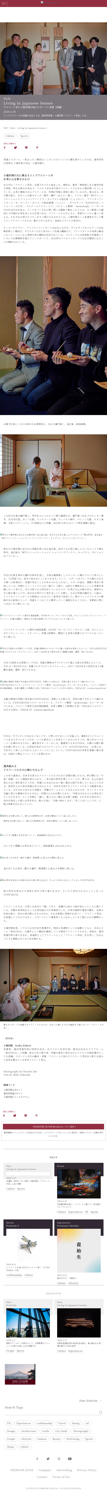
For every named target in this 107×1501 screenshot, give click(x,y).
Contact (42, 1477)
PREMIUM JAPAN (21, 1470)
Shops (10, 1446)
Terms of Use (61, 1477)
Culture (10, 136)
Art (87, 1423)
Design (11, 1431)
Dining (76, 1423)
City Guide (61, 1431)
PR (86, 1211)
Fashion (42, 1438)
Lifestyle (73, 1283)
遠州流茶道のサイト (13, 1093)
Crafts (45, 1431)
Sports (24, 136)
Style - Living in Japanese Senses (28, 128)
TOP (5, 128)
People (10, 1350)
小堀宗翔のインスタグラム (16, 1097)
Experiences (75, 1211)
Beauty (57, 1438)
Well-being (72, 1438)
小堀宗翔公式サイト (13, 1089)
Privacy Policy (87, 1470)
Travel (62, 1423)
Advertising (64, 1470)
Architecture (28, 1431)
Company (44, 1470)
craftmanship (14, 1275)
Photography (81, 1431)
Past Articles (88, 1401)
